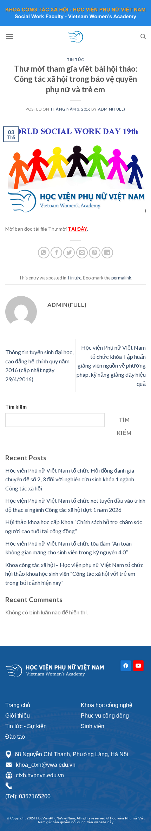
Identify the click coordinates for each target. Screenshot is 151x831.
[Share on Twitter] (69, 252)
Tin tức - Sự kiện (26, 726)
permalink (121, 278)
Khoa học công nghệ (106, 705)
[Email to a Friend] (82, 252)
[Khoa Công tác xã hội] (75, 36)
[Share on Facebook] (56, 252)
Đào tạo (15, 737)
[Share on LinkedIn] (107, 252)
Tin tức (75, 59)
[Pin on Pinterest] (94, 252)
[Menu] (9, 36)
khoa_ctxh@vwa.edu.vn (46, 765)
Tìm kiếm (16, 407)
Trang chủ (17, 705)
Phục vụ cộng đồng (105, 716)
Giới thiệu (17, 716)
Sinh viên (92, 726)
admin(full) (111, 109)
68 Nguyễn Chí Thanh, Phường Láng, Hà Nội (71, 754)
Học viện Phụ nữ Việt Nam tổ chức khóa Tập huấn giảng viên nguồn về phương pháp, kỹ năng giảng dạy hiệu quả (111, 365)
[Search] (143, 36)
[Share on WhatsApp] (44, 252)
